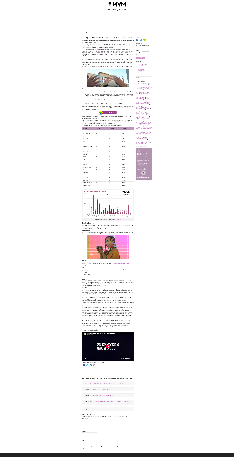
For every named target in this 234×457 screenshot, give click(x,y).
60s (146, 83)
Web (83, 440)
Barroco (147, 91)
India (141, 116)
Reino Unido (138, 129)
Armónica (150, 87)
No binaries (145, 123)
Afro (141, 86)
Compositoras (146, 99)
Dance (148, 102)
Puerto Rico (143, 127)
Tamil (144, 136)
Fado (137, 108)
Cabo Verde (144, 94)
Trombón (146, 138)
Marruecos (138, 122)
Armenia (145, 87)
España (142, 107)
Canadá (148, 94)
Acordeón (137, 86)
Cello (137, 97)
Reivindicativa (143, 129)
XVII (147, 142)
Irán (140, 117)
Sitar (136, 134)
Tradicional (138, 138)
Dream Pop (147, 104)
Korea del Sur (138, 119)
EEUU (137, 106)
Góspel (148, 114)
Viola (146, 141)
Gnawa (148, 111)
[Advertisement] (117, 21)
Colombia (141, 99)
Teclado (145, 137)
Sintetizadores (145, 133)
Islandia (143, 117)
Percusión (147, 124)
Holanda (137, 116)
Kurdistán (143, 119)
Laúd (150, 119)
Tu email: (138, 52)
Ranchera (137, 128)
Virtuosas (137, 142)
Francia (147, 109)
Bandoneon (138, 91)
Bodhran (137, 93)
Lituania (137, 121)
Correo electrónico (87, 436)
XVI (144, 142)
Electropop (147, 106)
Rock (144, 131)
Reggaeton (149, 128)
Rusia (147, 132)
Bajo (148, 88)
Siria (149, 133)
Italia (150, 117)
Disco (141, 104)
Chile (137, 98)
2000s (140, 84)
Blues (148, 92)
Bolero (141, 93)
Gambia (144, 111)
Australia (141, 88)
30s (139, 83)
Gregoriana (141, 112)
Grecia (137, 112)
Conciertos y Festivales (142, 64)
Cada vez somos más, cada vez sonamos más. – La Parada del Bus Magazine (106, 383)
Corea (150, 101)
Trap (142, 138)
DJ (143, 104)
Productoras (138, 127)
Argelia (137, 87)
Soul (139, 134)
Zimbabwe (138, 143)
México (137, 123)
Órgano (145, 143)
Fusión (137, 111)
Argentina (141, 87)
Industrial (147, 116)
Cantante (148, 96)
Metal (146, 122)
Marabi (147, 121)
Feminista (140, 108)
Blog (146, 32)
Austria (145, 88)
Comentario (85, 418)
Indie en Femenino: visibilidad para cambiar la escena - (101, 395)
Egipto (140, 106)
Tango (147, 136)
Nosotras (140, 71)
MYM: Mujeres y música (93, 454)
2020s (147, 84)
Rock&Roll (148, 131)
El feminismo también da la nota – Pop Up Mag (100, 389)
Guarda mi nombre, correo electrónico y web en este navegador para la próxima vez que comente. (106, 446)
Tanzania (137, 137)
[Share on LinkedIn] (91, 366)
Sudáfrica (143, 134)
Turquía (141, 139)
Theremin (149, 137)
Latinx (147, 119)
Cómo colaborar (117, 32)
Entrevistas (140, 66)
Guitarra (144, 114)
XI (140, 142)
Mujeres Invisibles (141, 68)
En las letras (140, 65)
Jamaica (138, 118)
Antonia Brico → (130, 370)
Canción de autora (139, 96)
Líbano (141, 121)
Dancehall (137, 103)
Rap (141, 128)
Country (137, 102)
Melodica (142, 122)
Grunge (145, 112)
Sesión (140, 133)
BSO (136, 94)
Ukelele (145, 139)
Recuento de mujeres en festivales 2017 (92, 91)
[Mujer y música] (117, 5)
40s (141, 83)
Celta (140, 97)
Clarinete (147, 98)
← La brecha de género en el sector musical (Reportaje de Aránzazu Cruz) (93, 371)
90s (137, 84)
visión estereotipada (123, 58)
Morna (149, 122)
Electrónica (138, 107)
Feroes (144, 108)
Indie (144, 116)
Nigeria (140, 123)
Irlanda (137, 117)
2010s (143, 84)
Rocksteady (142, 132)
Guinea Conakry (139, 114)
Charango (148, 97)
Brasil (150, 93)
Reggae (144, 128)
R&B (150, 127)
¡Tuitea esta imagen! (117, 219)
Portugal (142, 126)
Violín (149, 141)
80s (150, 83)
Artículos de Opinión (142, 63)
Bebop (145, 92)
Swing (137, 136)
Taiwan (141, 136)
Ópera (142, 143)
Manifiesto (102, 32)
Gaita (141, 111)
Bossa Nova (145, 93)
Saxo (137, 133)
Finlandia (148, 108)
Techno (141, 137)
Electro (143, 106)
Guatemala (138, 113)
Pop (139, 126)
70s (148, 83)
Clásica (137, 99)
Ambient (148, 86)
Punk (147, 127)
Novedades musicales (142, 72)
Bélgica (139, 94)
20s (136, 83)
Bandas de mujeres (139, 89)
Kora (148, 118)
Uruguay (149, 139)
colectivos (97, 49)
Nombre (84, 431)
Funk (150, 109)
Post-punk (147, 126)
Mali (145, 121)
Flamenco (137, 109)
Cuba (141, 102)
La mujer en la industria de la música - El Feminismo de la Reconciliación (105, 409)
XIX (142, 142)
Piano (137, 126)
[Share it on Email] (94, 366)
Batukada (141, 92)
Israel (147, 117)
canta (145, 96)
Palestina (142, 124)
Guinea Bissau (148, 113)
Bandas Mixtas (146, 89)
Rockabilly (137, 132)
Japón (142, 118)
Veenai (137, 141)
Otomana (138, 124)
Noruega (150, 123)
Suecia (147, 134)
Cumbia (144, 102)
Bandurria (143, 91)
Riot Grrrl (140, 131)
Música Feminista (141, 70)
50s (143, 83)
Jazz (145, 118)
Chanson (143, 97)
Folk (144, 109)
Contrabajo (142, 101)
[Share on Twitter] (87, 366)
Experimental (147, 107)
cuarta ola (111, 46)
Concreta (137, 101)
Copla (146, 101)
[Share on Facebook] (84, 366)
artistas (102, 52)
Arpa (137, 88)
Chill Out (140, 98)
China (144, 98)
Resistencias (132, 32)
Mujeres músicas (89, 32)
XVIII (149, 142)
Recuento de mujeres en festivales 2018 (92, 99)
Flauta (141, 109)
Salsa (150, 132)
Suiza (150, 134)
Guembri (142, 113)
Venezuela (142, 141)
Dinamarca (142, 103)
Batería (137, 92)
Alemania (144, 86)
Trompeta (137, 139)
